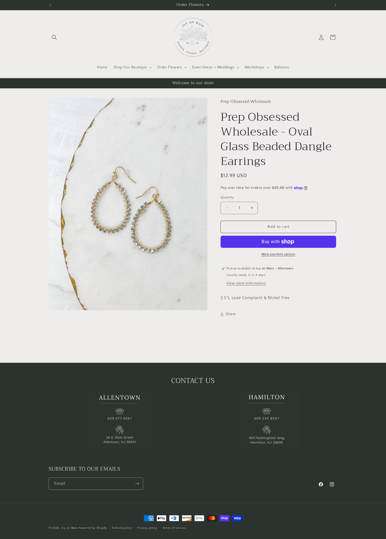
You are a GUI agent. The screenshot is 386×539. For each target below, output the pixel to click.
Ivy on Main (69, 528)
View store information (246, 283)
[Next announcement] (335, 5)
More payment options (278, 254)
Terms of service (174, 528)
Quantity (227, 197)
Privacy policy (147, 528)
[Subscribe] (137, 483)
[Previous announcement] (50, 5)
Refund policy (122, 528)
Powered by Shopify (93, 528)
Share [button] (231, 314)
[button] (54, 37)
